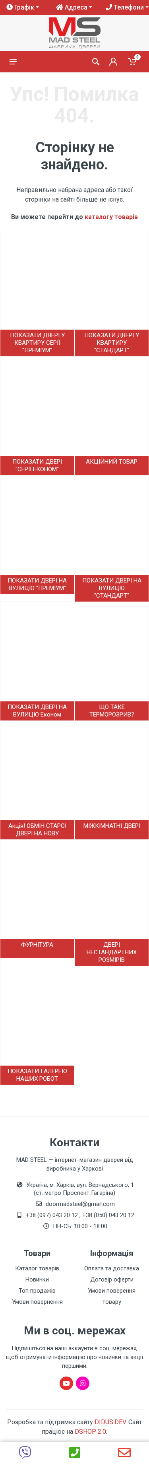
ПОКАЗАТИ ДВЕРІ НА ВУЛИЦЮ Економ (37, 710)
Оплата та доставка (111, 1268)
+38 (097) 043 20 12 (52, 1215)
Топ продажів (37, 1290)
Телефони (128, 7)
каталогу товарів (111, 217)
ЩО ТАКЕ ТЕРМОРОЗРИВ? (111, 710)
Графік (23, 7)
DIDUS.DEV (110, 1422)
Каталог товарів (37, 1268)
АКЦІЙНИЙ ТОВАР (111, 461)
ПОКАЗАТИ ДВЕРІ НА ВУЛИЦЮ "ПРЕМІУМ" (37, 584)
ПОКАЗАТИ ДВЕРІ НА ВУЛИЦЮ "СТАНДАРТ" (111, 588)
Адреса (75, 7)
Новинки (37, 1279)
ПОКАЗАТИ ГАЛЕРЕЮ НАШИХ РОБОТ (37, 1075)
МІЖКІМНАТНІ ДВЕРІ (111, 825)
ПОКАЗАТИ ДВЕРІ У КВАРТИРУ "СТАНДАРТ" (111, 343)
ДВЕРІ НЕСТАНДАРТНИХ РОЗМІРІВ (112, 952)
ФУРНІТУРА (37, 944)
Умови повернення (37, 1301)
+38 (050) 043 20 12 (108, 1215)
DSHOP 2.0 (90, 1431)
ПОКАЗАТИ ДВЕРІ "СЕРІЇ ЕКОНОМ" (37, 465)
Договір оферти (112, 1279)
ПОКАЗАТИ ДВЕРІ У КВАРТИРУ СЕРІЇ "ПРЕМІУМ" (37, 343)
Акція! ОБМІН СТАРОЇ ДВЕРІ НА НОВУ (37, 829)
